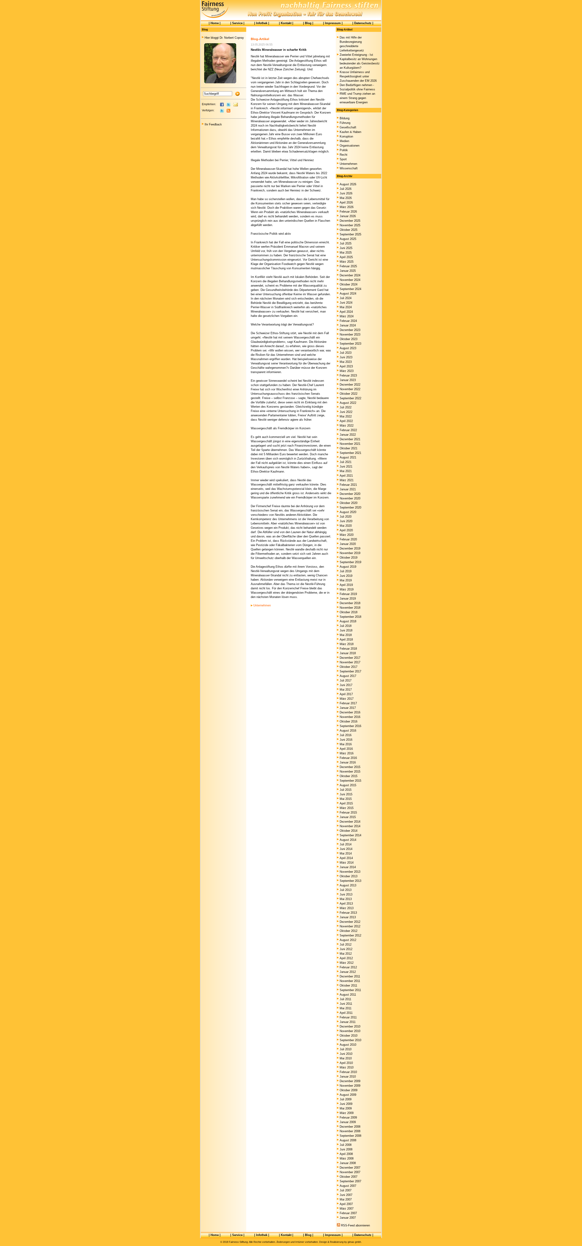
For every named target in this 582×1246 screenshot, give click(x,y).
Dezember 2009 (350, 1081)
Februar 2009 (348, 1117)
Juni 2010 (346, 1053)
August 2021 (348, 457)
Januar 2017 (348, 707)
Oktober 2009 (348, 1090)
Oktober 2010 (348, 1035)
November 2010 (350, 1031)
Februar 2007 (348, 1213)
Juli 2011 (345, 999)
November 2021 (350, 443)
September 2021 (350, 453)
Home (215, 23)
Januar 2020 (348, 544)
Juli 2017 (345, 680)
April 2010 (346, 1063)
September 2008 (350, 1135)
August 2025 (348, 239)
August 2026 (348, 184)
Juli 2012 (345, 944)
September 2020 (350, 507)
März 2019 (347, 589)
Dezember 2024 (350, 275)
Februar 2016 (348, 758)
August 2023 (348, 348)
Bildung (344, 118)
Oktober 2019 (348, 557)
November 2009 (350, 1085)
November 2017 (350, 662)
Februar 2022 (348, 430)
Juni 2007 (346, 1195)
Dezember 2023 (350, 330)
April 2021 (346, 475)
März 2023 (347, 371)
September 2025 (350, 234)
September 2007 (350, 1181)
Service (237, 23)
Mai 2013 (346, 899)
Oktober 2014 (348, 830)
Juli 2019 (345, 571)
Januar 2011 (348, 1022)
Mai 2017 (346, 689)
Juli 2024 (345, 298)
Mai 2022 (346, 416)
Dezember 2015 (350, 767)
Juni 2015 (346, 794)
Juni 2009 (346, 1104)
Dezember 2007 (350, 1167)
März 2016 (347, 753)
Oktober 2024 (348, 284)
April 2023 (346, 366)
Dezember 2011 (350, 976)
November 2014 (350, 826)
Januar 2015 (348, 817)
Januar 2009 (348, 1122)
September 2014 (350, 835)
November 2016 (350, 717)
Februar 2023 (348, 375)
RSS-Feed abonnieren (355, 1225)
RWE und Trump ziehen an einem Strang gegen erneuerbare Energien (357, 98)
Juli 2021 (345, 462)
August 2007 (348, 1186)
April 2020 (346, 530)
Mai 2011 (345, 1008)
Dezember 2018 (350, 603)
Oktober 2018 (348, 612)
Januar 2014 (348, 867)
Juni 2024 (346, 302)
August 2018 (348, 621)
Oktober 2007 (348, 1176)
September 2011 (350, 990)
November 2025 (350, 225)
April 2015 (346, 803)
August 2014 (348, 840)
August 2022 (348, 402)
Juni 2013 (346, 894)
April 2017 (346, 694)
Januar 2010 (348, 1076)
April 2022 (346, 421)
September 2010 (350, 1040)
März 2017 (347, 698)
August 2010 (348, 1044)
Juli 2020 (345, 516)
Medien (344, 141)
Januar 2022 (348, 434)
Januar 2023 (348, 380)
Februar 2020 (348, 539)
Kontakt (286, 23)
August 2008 (348, 1140)
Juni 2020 (346, 521)
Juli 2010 (345, 1049)
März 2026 (347, 207)
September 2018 (350, 616)
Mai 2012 (346, 953)
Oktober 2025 (348, 229)
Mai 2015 (346, 799)
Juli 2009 (345, 1099)
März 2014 (347, 862)
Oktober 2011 (348, 985)
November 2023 (350, 334)
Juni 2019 (346, 575)
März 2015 (347, 808)
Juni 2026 (346, 193)
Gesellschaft (348, 127)
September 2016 (350, 726)
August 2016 (348, 730)
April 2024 (346, 311)
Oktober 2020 (348, 503)
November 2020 (350, 498)
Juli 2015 (345, 789)
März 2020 (347, 535)
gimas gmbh (354, 1242)
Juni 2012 (346, 949)
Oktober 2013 (348, 876)
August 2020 (348, 512)
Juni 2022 (346, 412)
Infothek (261, 23)
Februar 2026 (348, 211)
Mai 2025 (346, 252)
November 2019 (350, 553)
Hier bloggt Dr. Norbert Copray (224, 37)
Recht (343, 154)
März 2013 (347, 908)
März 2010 (347, 1067)
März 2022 (347, 425)
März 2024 (347, 316)
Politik (344, 150)
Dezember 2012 (350, 921)
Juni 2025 (346, 248)
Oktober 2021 (348, 448)
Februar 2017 (348, 703)
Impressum (333, 23)
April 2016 (346, 748)
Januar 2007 (348, 1217)
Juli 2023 (345, 352)
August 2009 (348, 1094)
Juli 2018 (345, 626)
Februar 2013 (348, 912)
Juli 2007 (345, 1190)
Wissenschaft (349, 168)
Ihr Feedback (213, 124)
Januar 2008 (348, 1163)
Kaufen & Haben (350, 132)
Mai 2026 (346, 198)
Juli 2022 (345, 407)
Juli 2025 (345, 243)
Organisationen (349, 145)
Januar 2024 (348, 325)
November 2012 (350, 926)
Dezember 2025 (350, 220)
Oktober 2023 (348, 339)
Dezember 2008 (350, 1126)
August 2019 (348, 566)
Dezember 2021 (350, 439)
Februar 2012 (348, 967)
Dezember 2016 (350, 712)
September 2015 (350, 780)
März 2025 (347, 261)
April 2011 (346, 1013)
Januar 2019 (348, 598)
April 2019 (346, 585)
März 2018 (347, 644)
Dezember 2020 (350, 494)
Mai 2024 (346, 307)
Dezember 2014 (350, 821)
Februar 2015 (348, 812)
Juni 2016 (346, 739)
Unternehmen (262, 605)
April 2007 (346, 1204)
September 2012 (350, 935)
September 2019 (350, 562)
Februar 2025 (348, 266)
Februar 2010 (348, 1072)
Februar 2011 (348, 1017)
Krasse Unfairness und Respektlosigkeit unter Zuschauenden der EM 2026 (358, 76)
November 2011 (350, 981)
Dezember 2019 (350, 548)
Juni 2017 (346, 685)
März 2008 (347, 1158)
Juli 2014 (345, 844)
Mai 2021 (346, 471)
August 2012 (348, 940)
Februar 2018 (348, 648)
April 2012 (346, 958)
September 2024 (350, 289)
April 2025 (346, 257)
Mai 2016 (346, 744)
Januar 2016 (348, 762)
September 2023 (350, 343)
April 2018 (346, 639)
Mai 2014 (346, 853)
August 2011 (348, 994)
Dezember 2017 (350, 657)
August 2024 (348, 293)
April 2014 (346, 858)
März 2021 (347, 480)
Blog (308, 23)
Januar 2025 (348, 270)
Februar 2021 (348, 484)
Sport (343, 159)
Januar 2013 (348, 917)
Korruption (346, 136)
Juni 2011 (346, 1003)
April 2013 (346, 903)
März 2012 (347, 962)
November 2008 (350, 1131)
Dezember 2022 (350, 384)
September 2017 (350, 671)
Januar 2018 (348, 653)
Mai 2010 (346, 1058)
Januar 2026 (348, 216)
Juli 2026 (345, 189)
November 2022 (350, 389)
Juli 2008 (345, 1145)
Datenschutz (362, 23)
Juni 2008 (346, 1149)
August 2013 (348, 885)
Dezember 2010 (350, 1026)
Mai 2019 (346, 580)
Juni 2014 (346, 849)
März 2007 (347, 1208)
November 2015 (350, 771)
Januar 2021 (348, 489)
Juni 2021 (346, 466)
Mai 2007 (346, 1199)
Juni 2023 (346, 357)
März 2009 (347, 1113)
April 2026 (346, 202)
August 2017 (348, 676)
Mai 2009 (346, 1108)
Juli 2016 (345, 735)
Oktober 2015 (348, 776)
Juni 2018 (346, 630)
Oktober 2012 (348, 931)
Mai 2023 (346, 362)
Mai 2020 (346, 525)
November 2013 (350, 871)
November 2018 (350, 607)
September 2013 (350, 880)
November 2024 (350, 280)
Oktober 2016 (348, 721)
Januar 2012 (348, 972)
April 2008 (346, 1154)
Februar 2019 (348, 594)
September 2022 (350, 398)
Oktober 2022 (348, 393)
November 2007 (350, 1172)
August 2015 (348, 785)
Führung (345, 123)
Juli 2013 (345, 890)
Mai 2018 (346, 635)
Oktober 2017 (348, 667)
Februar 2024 (348, 321)
